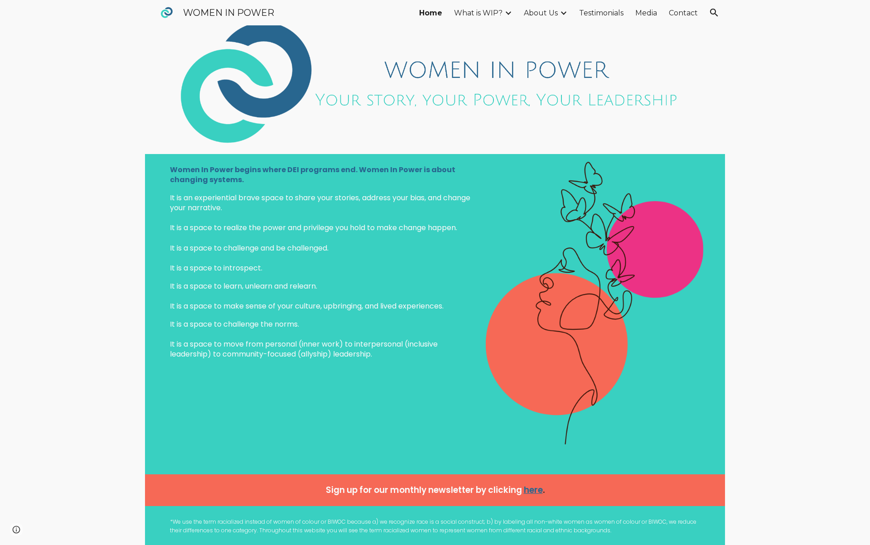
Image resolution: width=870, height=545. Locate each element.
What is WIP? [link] (478, 13)
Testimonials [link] (601, 13)
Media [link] (646, 13)
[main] (320, 262)
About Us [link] (541, 13)
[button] (714, 13)
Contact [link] (683, 13)
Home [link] (430, 13)
